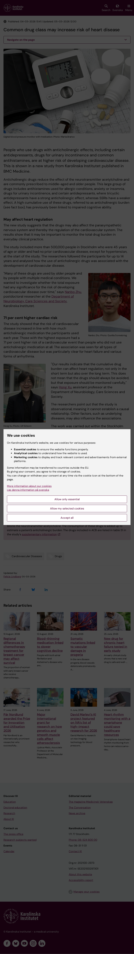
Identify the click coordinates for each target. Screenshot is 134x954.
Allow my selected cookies (67, 508)
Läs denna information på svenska (28, 490)
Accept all (67, 518)
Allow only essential (67, 499)
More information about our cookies (29, 486)
